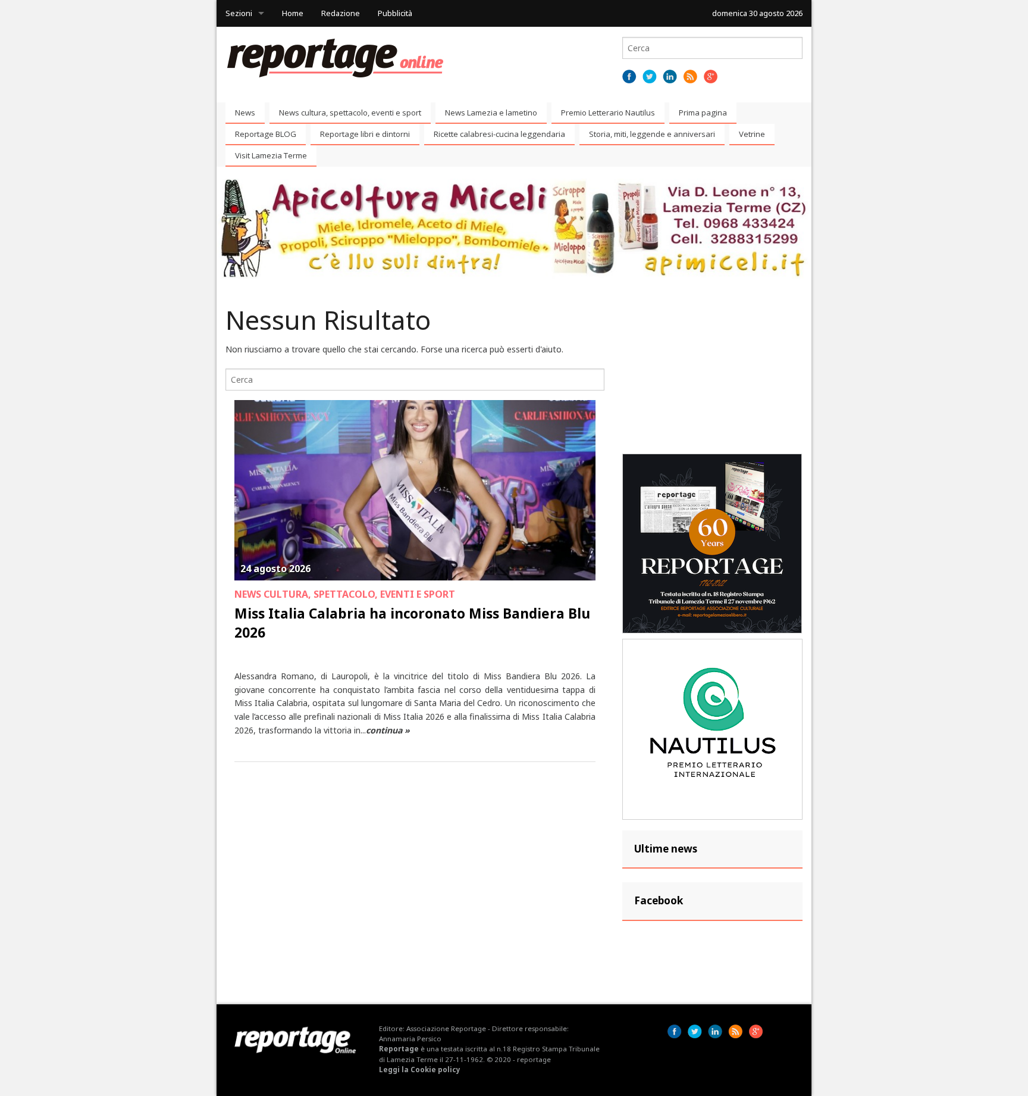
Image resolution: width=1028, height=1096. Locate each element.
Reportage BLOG (265, 134)
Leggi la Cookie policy (419, 1069)
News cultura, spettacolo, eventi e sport (350, 112)
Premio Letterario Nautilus (608, 112)
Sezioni (238, 13)
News (245, 112)
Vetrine (752, 134)
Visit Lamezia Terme (271, 155)
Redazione (340, 13)
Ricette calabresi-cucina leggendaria (499, 134)
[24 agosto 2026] (415, 489)
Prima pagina (703, 112)
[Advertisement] (712, 373)
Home (292, 13)
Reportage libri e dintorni (365, 134)
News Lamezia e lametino (491, 112)
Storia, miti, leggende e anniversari (652, 134)
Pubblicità (395, 13)
